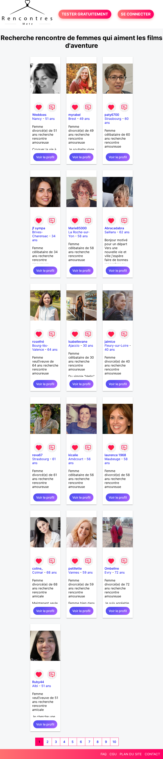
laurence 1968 (115, 455)
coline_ (37, 568)
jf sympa (38, 228)
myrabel (74, 115)
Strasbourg (113, 119)
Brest (72, 119)
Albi (35, 686)
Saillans (110, 232)
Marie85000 (77, 228)
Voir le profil (45, 157)
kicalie (73, 455)
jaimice (110, 342)
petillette (75, 568)
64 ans (52, 349)
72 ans (120, 572)
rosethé (38, 342)
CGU (113, 754)
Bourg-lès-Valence (40, 347)
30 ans (88, 345)
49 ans (85, 119)
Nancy (37, 119)
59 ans (87, 572)
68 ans (52, 572)
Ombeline (112, 568)
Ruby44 (38, 682)
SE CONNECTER (136, 14)
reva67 (37, 455)
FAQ (104, 754)
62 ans (124, 232)
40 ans (110, 349)
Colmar (37, 572)
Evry (108, 572)
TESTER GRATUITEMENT (85, 14)
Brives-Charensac (40, 234)
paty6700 (112, 115)
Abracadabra (114, 228)
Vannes (73, 572)
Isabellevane (77, 342)
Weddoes (39, 115)
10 (114, 742)
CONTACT (152, 754)
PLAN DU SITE (131, 754)
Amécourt (75, 459)
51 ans (50, 119)
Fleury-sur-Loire (116, 345)
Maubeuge (112, 459)
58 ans (83, 236)
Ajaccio (74, 345)
